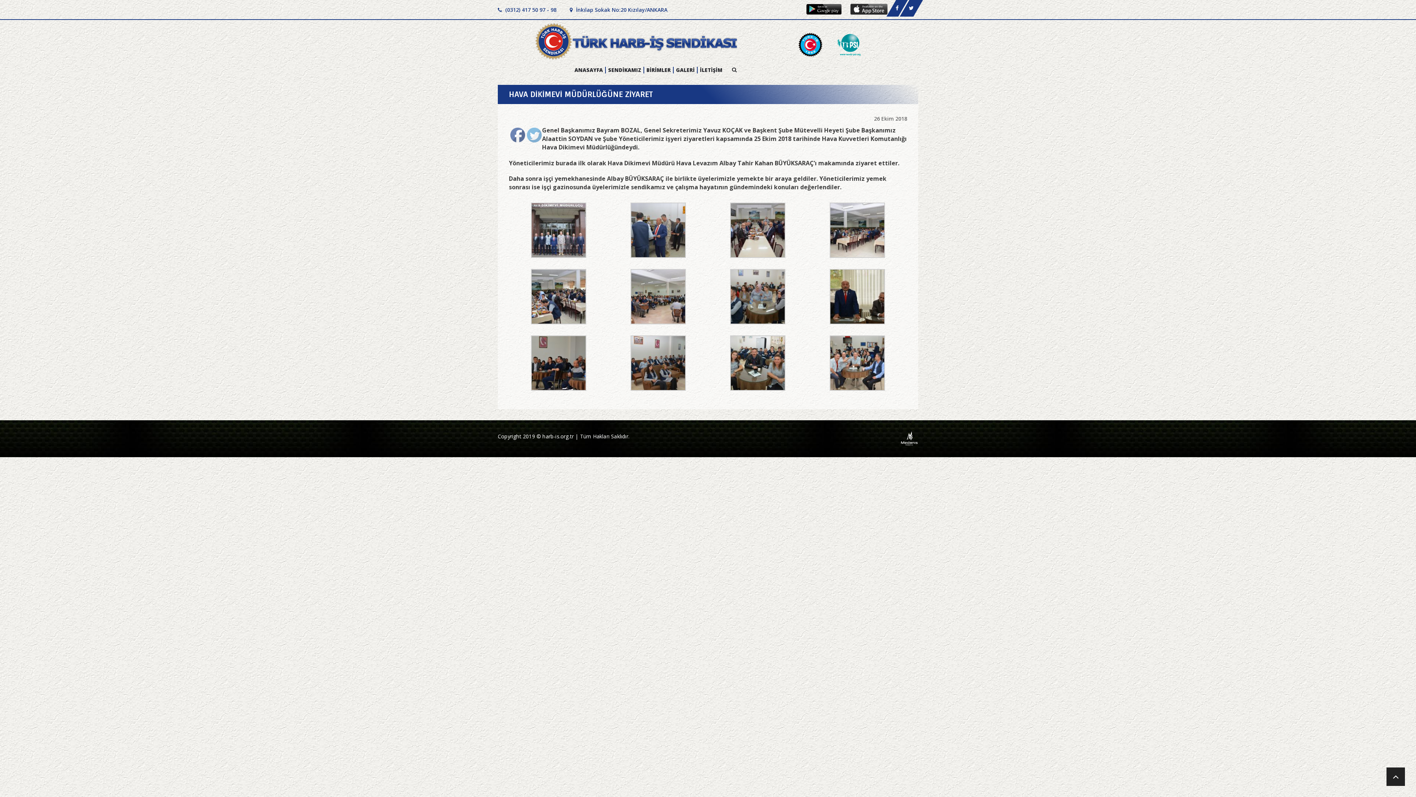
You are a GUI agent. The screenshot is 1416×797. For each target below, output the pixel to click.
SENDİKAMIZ (624, 70)
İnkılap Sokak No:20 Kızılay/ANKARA (621, 9)
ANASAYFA (589, 70)
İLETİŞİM (711, 70)
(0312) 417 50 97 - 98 (530, 9)
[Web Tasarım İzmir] (909, 438)
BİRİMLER (658, 70)
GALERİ (685, 70)
